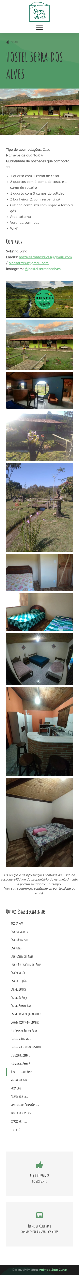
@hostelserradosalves (43, 269)
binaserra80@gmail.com (29, 263)
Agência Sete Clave (53, 1270)
